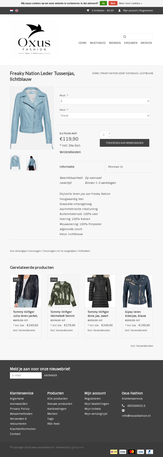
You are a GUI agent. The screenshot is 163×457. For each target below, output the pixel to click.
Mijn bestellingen (96, 404)
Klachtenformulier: (23, 429)
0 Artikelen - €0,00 (102, 10)
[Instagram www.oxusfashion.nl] (150, 369)
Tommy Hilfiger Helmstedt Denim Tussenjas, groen (62, 314)
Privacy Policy (20, 409)
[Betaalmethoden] (113, 451)
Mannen (115, 43)
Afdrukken (84, 251)
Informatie (67, 166)
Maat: (64, 95)
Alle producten (57, 398)
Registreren (92, 398)
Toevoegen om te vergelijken (60, 251)
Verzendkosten (70, 152)
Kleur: (64, 109)
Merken (146, 43)
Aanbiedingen (56, 409)
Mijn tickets (92, 409)
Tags (50, 419)
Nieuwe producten (59, 404)
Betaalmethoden (21, 414)
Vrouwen (130, 43)
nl (11, 10)
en (16, 10)
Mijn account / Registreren (138, 10)
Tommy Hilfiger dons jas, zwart (98, 314)
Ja (103, 3)
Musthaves (98, 43)
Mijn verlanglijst (95, 414)
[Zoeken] (123, 36)
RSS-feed (53, 423)
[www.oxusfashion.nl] (34, 39)
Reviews (115, 166)
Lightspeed (77, 447)
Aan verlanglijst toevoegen (25, 251)
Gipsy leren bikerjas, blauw (135, 314)
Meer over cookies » (130, 3)
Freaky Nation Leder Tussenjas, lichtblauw (127, 73)
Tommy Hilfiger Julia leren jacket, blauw (25, 314)
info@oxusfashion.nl (136, 416)
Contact (15, 434)
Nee (113, 3)
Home (82, 43)
